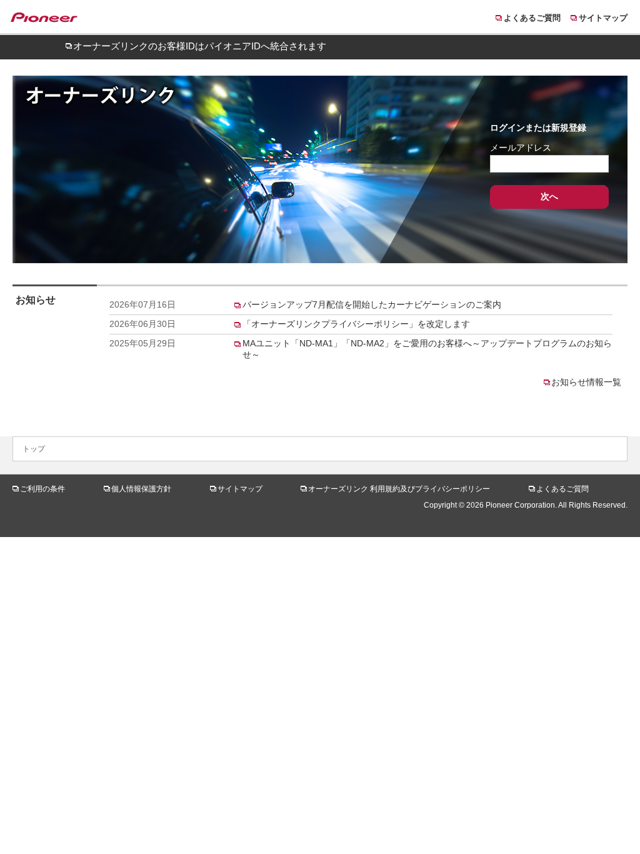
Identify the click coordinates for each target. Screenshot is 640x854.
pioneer (50, 19)
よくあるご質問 (532, 18)
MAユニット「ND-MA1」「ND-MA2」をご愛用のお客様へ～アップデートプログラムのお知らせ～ (427, 348)
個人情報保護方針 (141, 489)
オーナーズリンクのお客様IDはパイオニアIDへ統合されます (199, 46)
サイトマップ (603, 18)
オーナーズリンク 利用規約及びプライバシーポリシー (399, 489)
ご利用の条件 (42, 489)
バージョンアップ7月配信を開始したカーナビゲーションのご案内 (371, 304)
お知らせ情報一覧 (586, 382)
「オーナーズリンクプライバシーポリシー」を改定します (356, 324)
